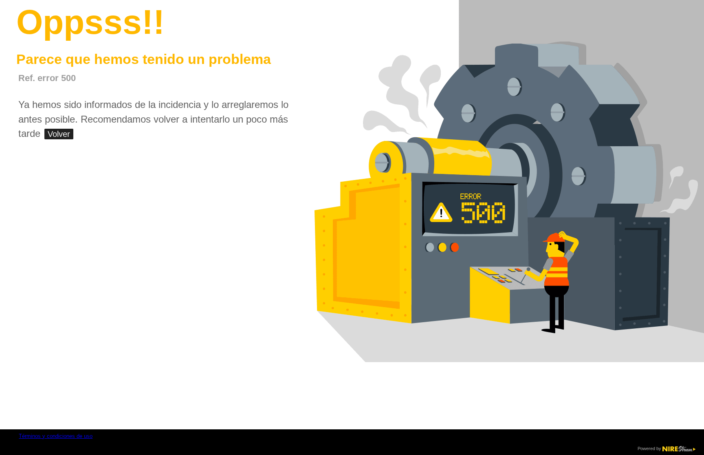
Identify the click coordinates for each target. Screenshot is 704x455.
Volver (59, 134)
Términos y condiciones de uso (55, 436)
